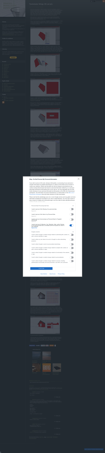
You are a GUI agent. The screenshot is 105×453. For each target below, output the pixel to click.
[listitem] (52, 206)
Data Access (52, 273)
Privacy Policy (61, 273)
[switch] (72, 209)
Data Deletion (44, 273)
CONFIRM (41, 268)
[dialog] (52, 226)
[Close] (79, 179)
